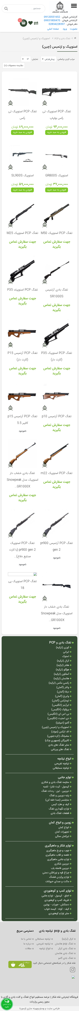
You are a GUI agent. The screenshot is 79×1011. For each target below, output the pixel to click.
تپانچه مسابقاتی (61, 768)
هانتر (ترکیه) (63, 665)
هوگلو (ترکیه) (63, 670)
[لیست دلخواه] (30, 23)
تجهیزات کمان (62, 832)
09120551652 (52, 17)
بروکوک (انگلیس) (60, 710)
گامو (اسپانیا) (63, 723)
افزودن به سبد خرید (56, 132)
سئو (41, 1009)
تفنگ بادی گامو (65, 958)
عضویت (73, 29)
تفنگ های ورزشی (60, 750)
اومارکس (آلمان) (61, 701)
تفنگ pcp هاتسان (64, 944)
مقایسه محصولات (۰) (13, 65)
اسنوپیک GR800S (56, 175)
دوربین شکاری (62, 864)
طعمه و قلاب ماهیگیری (58, 855)
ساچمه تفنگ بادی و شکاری (55, 782)
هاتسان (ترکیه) (62, 679)
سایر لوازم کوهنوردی (59, 914)
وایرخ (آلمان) (62, 696)
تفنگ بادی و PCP (62, 38)
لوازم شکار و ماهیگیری (58, 846)
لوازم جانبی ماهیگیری (58, 860)
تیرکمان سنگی (62, 836)
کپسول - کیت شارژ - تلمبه (56, 787)
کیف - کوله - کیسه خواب (57, 909)
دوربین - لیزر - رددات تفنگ (55, 791)
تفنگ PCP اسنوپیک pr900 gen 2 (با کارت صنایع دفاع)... (22, 550)
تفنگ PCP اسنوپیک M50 (56, 233)
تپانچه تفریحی (62, 764)
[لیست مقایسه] (36, 23)
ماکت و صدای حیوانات (57, 882)
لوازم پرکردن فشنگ (59, 877)
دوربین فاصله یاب (60, 868)
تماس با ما (26, 939)
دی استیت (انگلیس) (58, 719)
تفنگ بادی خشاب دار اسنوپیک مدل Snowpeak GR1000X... (22, 480)
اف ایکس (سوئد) (60, 732)
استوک (66, 656)
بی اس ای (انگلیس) (59, 714)
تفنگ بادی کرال (65, 949)
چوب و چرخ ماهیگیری (58, 851)
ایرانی (66, 652)
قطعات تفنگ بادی (60, 813)
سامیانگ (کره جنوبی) (58, 736)
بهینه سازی (32, 1009)
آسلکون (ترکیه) (62, 674)
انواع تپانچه (64, 759)
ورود (65, 29)
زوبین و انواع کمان (60, 823)
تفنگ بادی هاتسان (64, 953)
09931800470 (52, 20)
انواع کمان (64, 828)
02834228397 (57, 24)
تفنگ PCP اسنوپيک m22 (56, 473)
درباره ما (27, 944)
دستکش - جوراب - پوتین (57, 905)
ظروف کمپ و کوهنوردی (57, 900)
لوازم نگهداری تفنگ (59, 809)
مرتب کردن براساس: (66, 59)
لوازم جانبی (65, 777)
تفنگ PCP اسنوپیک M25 (22, 233)
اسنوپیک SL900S (22, 175)
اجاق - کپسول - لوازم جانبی (56, 896)
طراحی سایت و (52, 1009)
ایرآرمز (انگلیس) (61, 705)
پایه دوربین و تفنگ (59, 796)
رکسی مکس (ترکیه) (59, 683)
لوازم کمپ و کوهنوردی (58, 891)
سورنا (22, 1009)
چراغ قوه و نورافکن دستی (56, 873)
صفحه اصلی (53, 29)
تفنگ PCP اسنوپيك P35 (22, 289)
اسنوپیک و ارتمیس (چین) (56, 727)
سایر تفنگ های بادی (59, 745)
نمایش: (34, 59)
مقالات (28, 949)
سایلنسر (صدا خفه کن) (57, 800)
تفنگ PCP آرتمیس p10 (56, 416)
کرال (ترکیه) (63, 661)
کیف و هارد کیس (60, 805)
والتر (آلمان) (63, 688)
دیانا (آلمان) (63, 692)
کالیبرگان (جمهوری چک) (57, 741)
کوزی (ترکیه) (63, 648)
